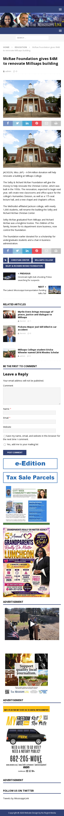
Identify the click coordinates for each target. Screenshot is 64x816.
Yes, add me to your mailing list (22, 444)
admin (8, 71)
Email (6, 417)
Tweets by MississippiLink (16, 798)
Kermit (23, 321)
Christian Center (20, 260)
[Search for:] (32, 37)
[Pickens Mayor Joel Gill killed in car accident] (9, 334)
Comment (8, 385)
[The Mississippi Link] (32, 25)
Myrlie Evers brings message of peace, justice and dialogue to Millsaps (35, 314)
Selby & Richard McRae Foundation (24, 266)
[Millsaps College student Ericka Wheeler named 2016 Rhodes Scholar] (9, 353)
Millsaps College (44, 260)
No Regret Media (48, 813)
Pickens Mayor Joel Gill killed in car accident (37, 328)
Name (6, 408)
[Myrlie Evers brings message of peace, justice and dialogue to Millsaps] (9, 314)
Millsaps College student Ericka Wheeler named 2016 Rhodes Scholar (38, 351)
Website (7, 426)
